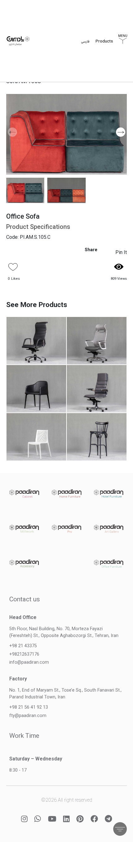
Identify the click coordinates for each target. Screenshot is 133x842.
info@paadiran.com (29, 662)
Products (104, 41)
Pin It (121, 252)
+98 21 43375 (23, 645)
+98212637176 (24, 654)
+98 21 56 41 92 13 (28, 707)
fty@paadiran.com (27, 715)
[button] (120, 132)
